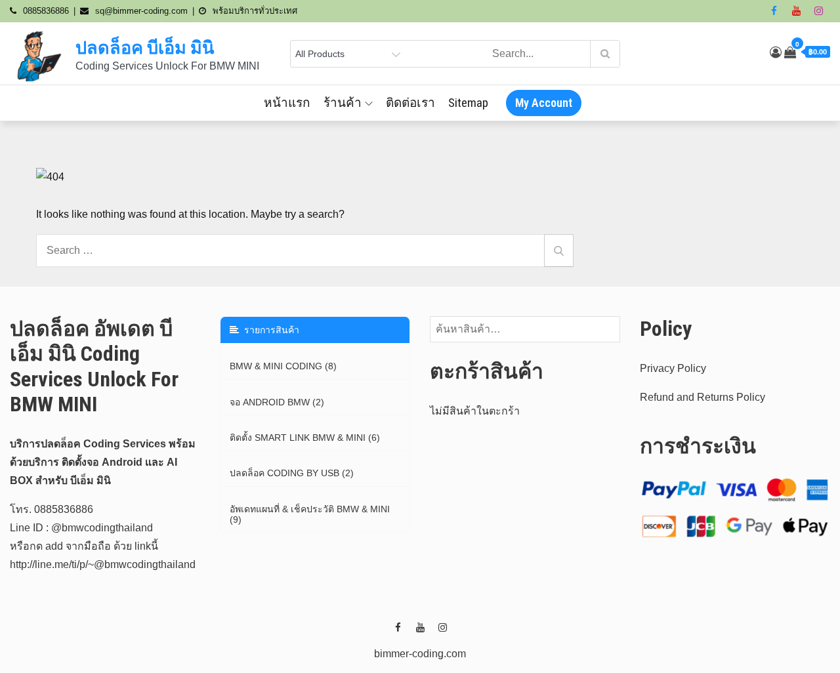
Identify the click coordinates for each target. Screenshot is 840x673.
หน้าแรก (287, 102)
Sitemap (468, 102)
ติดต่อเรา (410, 102)
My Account (543, 103)
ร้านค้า (343, 102)
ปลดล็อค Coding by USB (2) (292, 473)
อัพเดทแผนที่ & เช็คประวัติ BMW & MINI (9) (310, 514)
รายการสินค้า (269, 330)
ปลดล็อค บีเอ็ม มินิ (144, 47)
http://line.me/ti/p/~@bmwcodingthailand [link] (103, 564)
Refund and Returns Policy (702, 397)
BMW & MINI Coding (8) (283, 366)
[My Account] (776, 52)
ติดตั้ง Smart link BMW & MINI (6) (305, 437)
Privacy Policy (673, 368)
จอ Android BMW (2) (277, 402)
